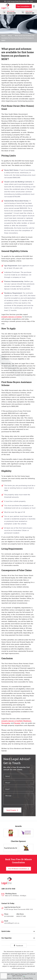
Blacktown (27, 721)
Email (6, 921)
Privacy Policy (28, 978)
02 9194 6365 (9, 916)
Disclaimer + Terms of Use (12, 978)
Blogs (10, 35)
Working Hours (11, 893)
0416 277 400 (21, 916)
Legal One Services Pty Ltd (12, 907)
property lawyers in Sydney (11, 316)
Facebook (19, 945)
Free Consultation (23, 6)
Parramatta (5, 723)
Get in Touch (10, 11)
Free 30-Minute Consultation (17, 869)
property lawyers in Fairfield (11, 721)
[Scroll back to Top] (34, 974)
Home (3, 35)
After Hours (29, 11)
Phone (6, 914)
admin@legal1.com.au (11, 923)
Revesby (17, 723)
